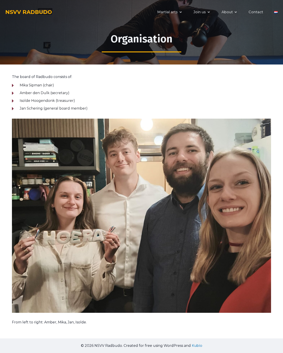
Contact (256, 12)
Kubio (197, 346)
